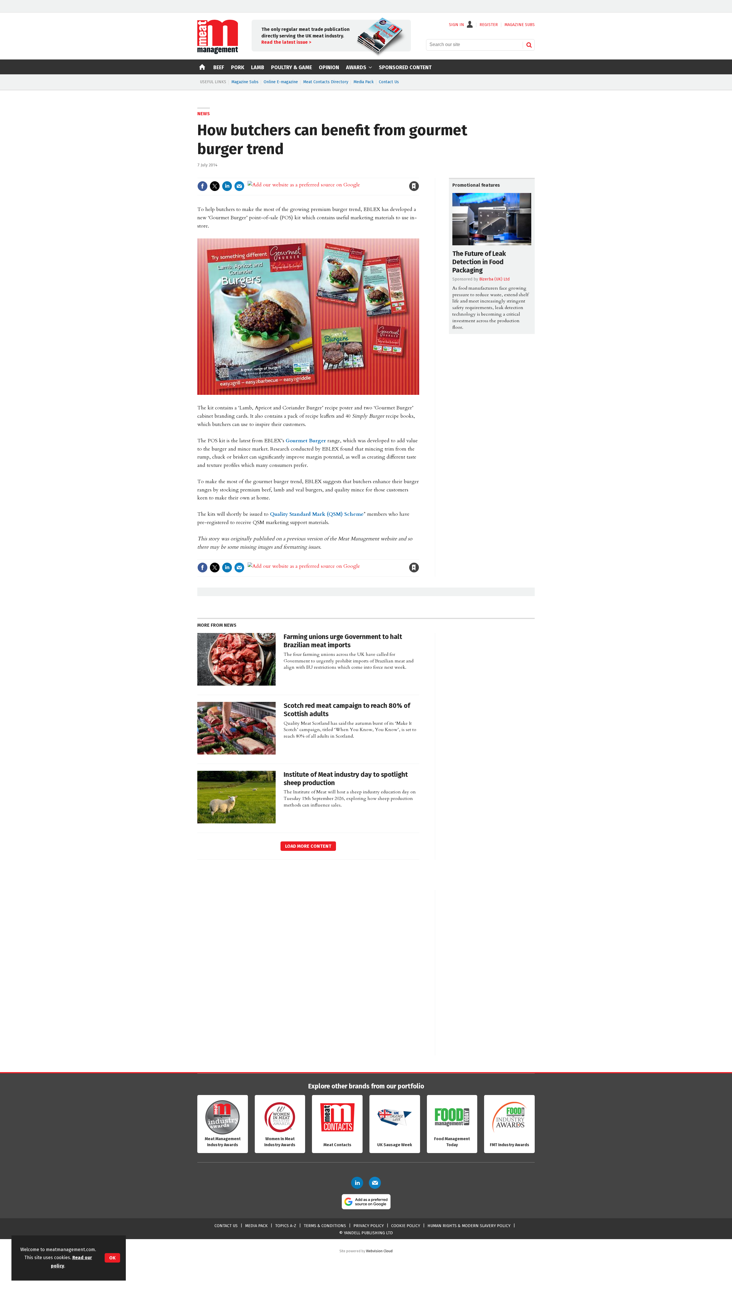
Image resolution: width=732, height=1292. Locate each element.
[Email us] (375, 1183)
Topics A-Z (285, 1225)
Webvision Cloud (379, 1251)
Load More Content (308, 846)
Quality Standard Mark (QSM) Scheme (317, 514)
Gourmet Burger (306, 440)
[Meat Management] (217, 52)
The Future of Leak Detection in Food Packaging (479, 262)
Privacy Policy (368, 1225)
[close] (418, 174)
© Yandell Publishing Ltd (366, 1233)
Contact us (226, 1225)
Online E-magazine (281, 81)
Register (489, 25)
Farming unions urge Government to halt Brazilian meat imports (343, 641)
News (203, 113)
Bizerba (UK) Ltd (494, 279)
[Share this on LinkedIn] (227, 186)
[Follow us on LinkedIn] (357, 1183)
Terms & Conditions (325, 1225)
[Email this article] (239, 186)
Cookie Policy (405, 1225)
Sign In (456, 25)
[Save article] (414, 186)
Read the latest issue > (286, 42)
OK (112, 1258)
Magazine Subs (244, 81)
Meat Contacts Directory (325, 81)
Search (529, 44)
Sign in (348, 174)
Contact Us (389, 81)
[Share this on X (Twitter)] (215, 186)
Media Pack (363, 81)
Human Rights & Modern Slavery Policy (468, 1225)
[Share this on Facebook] (202, 186)
